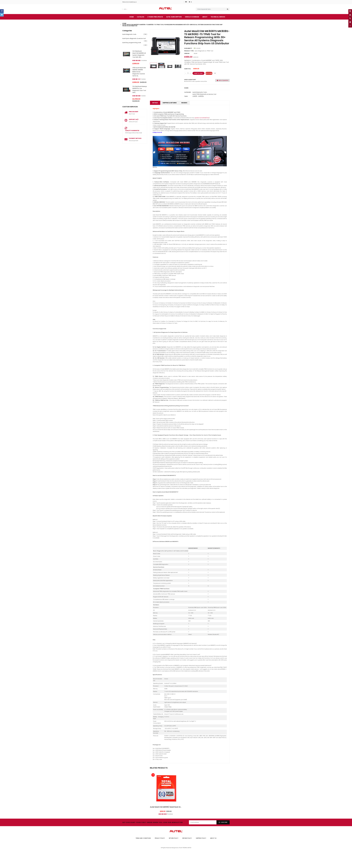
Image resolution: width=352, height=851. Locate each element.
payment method (135, 138)
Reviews (184, 103)
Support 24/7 (134, 119)
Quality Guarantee (132, 130)
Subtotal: (187, 69)
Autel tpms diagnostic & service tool (134, 38)
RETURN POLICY (173, 838)
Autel (195, 53)
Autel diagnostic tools (129, 34)
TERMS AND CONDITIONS (143, 838)
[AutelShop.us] (176, 831)
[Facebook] (2, 11)
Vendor (186, 53)
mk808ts (201, 96)
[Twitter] (2, 15)
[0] (189, 2)
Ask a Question (223, 80)
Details (155, 103)
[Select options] (165, 793)
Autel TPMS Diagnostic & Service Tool (204, 94)
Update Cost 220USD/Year (202, 118)
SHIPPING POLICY (201, 838)
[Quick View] (171, 793)
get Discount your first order (137, 822)
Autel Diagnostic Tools (199, 92)
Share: (186, 88)
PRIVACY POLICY (160, 838)
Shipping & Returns (170, 103)
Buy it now (209, 73)
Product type (189, 51)
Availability (188, 48)
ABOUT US (213, 838)
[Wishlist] (186, 2)
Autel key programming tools (131, 42)
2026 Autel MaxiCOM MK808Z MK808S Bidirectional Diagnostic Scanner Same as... (139, 72)
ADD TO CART (203, 844)
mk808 (194, 96)
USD (123, 8)
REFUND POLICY (187, 838)
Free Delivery (133, 112)
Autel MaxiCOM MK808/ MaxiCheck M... (165, 807)
